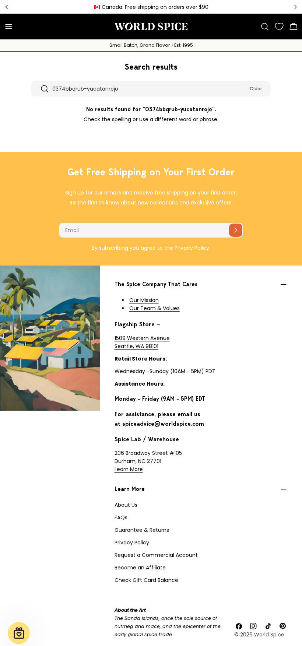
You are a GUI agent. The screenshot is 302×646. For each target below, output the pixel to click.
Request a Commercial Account (156, 555)
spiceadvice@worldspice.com (163, 423)
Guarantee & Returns (142, 530)
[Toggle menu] (8, 26)
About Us (126, 505)
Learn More (129, 469)
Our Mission (144, 300)
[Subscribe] (235, 230)
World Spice (269, 634)
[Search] (264, 26)
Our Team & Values (154, 308)
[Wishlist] (279, 26)
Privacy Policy (132, 542)
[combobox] (151, 88)
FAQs (121, 517)
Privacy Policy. (192, 248)
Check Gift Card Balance (146, 580)
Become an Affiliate (140, 567)
